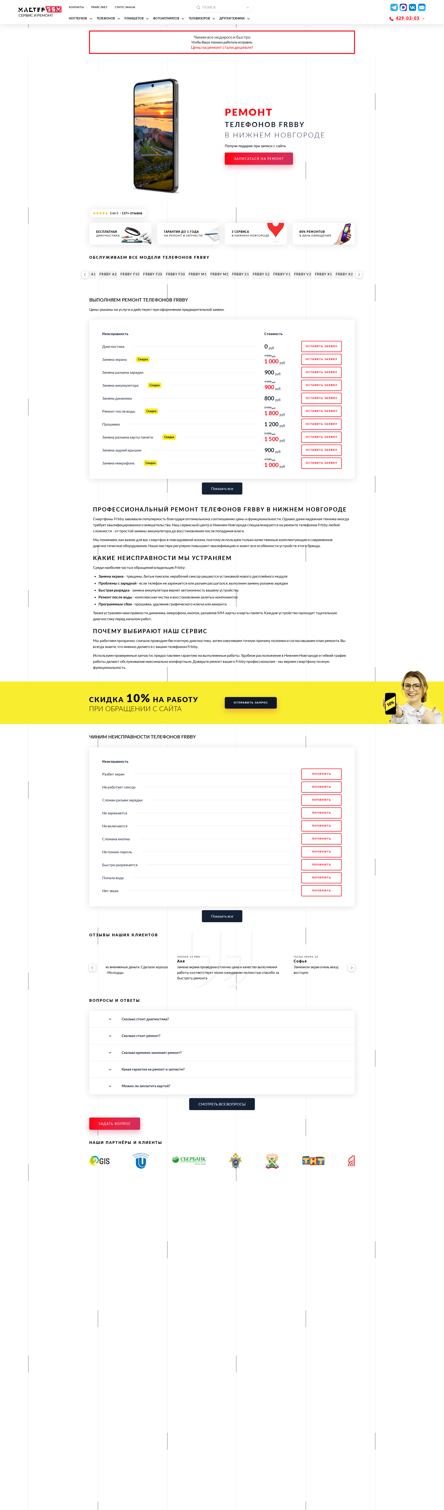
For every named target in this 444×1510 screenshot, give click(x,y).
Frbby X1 (323, 274)
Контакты (76, 7)
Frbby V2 (302, 274)
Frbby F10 (129, 274)
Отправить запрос (251, 702)
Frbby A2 (108, 274)
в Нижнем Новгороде (250, 233)
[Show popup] (249, 7)
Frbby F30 (175, 274)
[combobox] (223, 7)
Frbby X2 (344, 274)
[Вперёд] (359, 274)
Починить (321, 774)
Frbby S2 (261, 274)
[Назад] (85, 274)
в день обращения (315, 233)
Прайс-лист (99, 7)
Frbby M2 (219, 274)
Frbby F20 (152, 274)
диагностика (108, 233)
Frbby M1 (198, 274)
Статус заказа (125, 7)
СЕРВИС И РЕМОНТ (35, 15)
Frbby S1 (240, 274)
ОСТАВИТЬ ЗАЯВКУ (321, 346)
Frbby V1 (281, 274)
